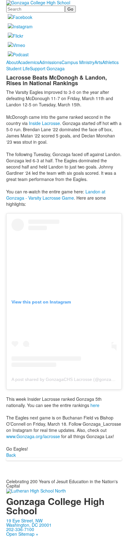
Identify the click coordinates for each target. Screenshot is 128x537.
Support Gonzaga (47, 68)
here (94, 405)
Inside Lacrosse (44, 123)
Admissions (50, 62)
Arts (98, 62)
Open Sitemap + (22, 534)
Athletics (110, 62)
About (12, 62)
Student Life (18, 68)
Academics (28, 62)
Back (11, 455)
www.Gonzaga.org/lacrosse (33, 436)
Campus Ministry (78, 62)
